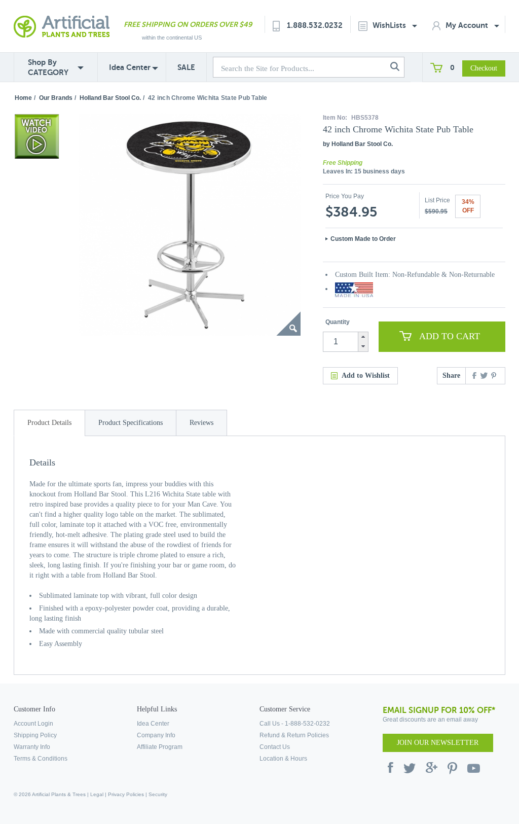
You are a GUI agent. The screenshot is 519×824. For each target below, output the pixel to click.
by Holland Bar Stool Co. (358, 144)
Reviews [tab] (201, 422)
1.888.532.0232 (315, 25)
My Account (468, 25)
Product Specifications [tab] (130, 422)
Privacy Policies (126, 794)
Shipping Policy (35, 735)
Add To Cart (449, 336)
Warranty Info (32, 746)
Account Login (33, 723)
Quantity (337, 322)
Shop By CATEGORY (48, 67)
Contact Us (275, 746)
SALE (186, 67)
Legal (96, 794)
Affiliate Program (159, 746)
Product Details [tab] (49, 422)
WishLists (390, 25)
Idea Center (130, 67)
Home (23, 97)
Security (158, 794)
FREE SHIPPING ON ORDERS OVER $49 (188, 24)
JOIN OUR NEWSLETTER (437, 742)
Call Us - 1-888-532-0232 (295, 723)
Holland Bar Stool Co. (110, 97)
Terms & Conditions (40, 758)
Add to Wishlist (366, 375)
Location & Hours (283, 758)
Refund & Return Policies (294, 735)
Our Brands (55, 97)
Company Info (156, 735)
